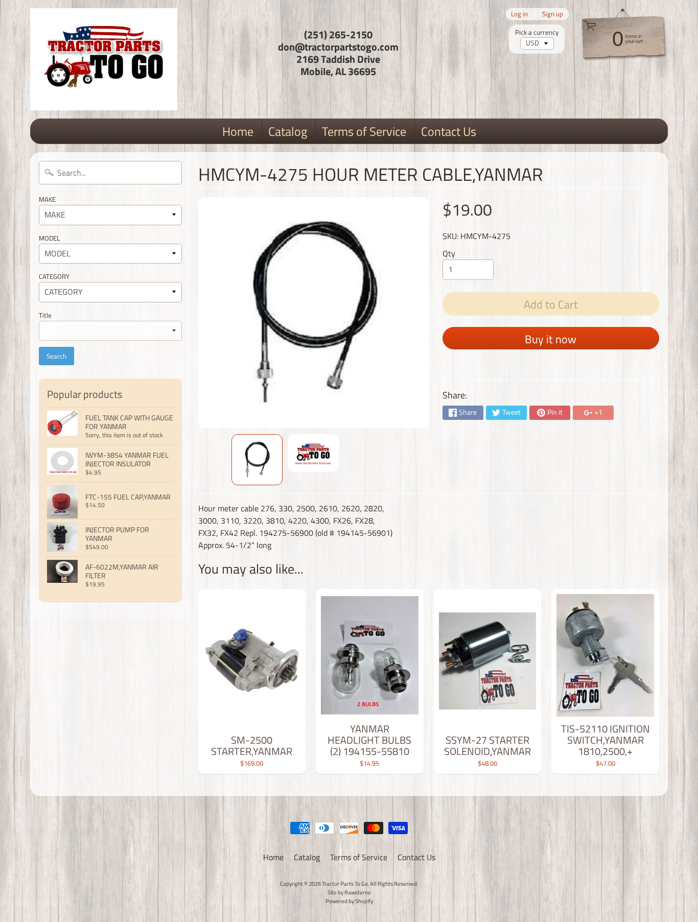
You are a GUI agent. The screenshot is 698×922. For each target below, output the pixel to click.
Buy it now (550, 339)
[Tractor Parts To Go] (103, 59)
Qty (449, 253)
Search (56, 356)
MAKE (47, 199)
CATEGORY (54, 276)
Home (237, 131)
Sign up (552, 14)
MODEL (49, 238)
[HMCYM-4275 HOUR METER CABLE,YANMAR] (257, 459)
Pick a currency (537, 32)
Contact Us (448, 131)
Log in (519, 14)
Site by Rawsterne (349, 892)
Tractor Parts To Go (345, 883)
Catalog (287, 131)
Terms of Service (364, 131)
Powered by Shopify (349, 900)
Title (45, 315)
